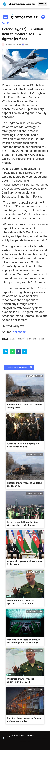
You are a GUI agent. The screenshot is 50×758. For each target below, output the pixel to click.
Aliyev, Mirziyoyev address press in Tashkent (24, 563)
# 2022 (41, 339)
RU (7, 23)
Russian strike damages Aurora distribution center (24, 720)
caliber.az (19, 332)
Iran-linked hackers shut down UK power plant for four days (23, 641)
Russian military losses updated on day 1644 (24, 406)
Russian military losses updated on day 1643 (24, 484)
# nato (21, 339)
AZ (3, 23)
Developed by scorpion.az (33, 739)
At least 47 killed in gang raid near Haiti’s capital (23, 445)
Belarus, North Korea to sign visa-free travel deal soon (22, 524)
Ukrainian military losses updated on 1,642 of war (20, 602)
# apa (12, 339)
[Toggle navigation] (5, 17)
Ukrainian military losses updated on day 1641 (20, 680)
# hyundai (31, 339)
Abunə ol (42, 4)
